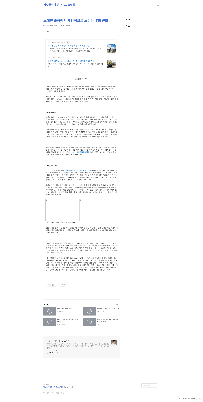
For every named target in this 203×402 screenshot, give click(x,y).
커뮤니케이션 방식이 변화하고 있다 (78, 170)
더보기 (118, 304)
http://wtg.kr (52, 58)
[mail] (62, 393)
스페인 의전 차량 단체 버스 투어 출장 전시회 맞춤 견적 (71, 61)
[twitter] (48, 393)
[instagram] (53, 393)
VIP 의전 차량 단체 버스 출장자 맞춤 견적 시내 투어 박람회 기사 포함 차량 (75, 65)
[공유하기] (52, 284)
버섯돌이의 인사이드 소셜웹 (59, 4)
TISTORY (46, 384)
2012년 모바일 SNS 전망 (80, 152)
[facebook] (44, 393)
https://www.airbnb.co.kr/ (56, 42)
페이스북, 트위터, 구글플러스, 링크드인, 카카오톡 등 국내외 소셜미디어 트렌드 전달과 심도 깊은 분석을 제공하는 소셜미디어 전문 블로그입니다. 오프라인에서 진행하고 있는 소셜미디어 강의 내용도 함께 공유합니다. (78, 346)
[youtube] (57, 393)
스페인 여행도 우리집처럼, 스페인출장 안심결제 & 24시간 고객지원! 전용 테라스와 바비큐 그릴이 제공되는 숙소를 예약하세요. (75, 49)
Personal (46, 25)
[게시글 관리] (55, 284)
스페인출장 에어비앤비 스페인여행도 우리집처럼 (68, 45)
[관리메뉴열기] (199, 398)
